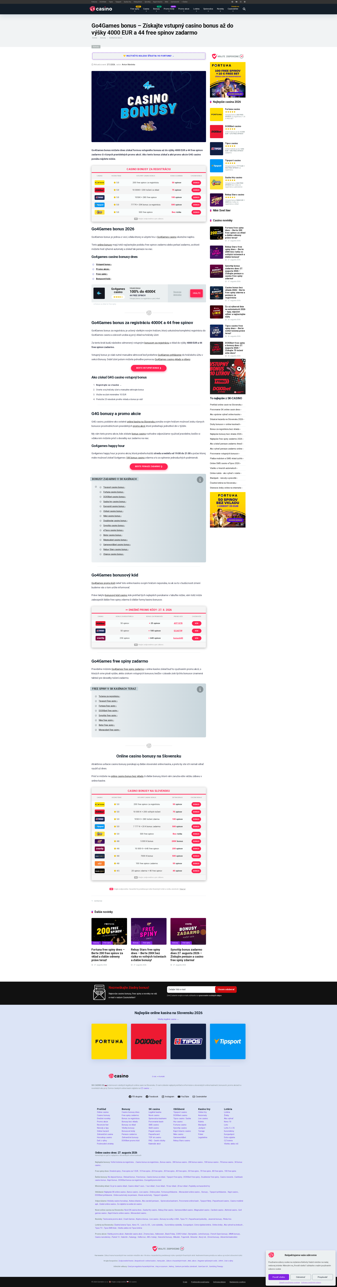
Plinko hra (227, 1219)
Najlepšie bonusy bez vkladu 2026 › (226, 434)
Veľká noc (142, 1237)
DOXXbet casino (233, 126)
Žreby (226, 1115)
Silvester (194, 1237)
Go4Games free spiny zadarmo (127, 669)
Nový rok (202, 1237)
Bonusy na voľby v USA (169, 1219)
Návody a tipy (103, 1128)
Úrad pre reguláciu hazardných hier (141, 1266)
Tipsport (118, 2)
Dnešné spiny (115, 1171)
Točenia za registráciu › (109, 696)
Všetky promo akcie (115, 1234)
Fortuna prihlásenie (169, 1192)
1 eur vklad (150, 1186)
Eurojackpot (229, 1134)
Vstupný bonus (135, 288)
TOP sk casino (155, 1137)
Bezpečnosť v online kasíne (145, 1261)
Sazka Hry (127, 2)
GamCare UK (203, 1266)
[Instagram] (240, 2)
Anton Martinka (128, 65)
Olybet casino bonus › (113, 511)
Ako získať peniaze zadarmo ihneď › (226, 443)
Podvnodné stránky (105, 1144)
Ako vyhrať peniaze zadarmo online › (226, 448)
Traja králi (185, 1237)
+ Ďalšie (184, 2)
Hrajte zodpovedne (118, 1282)
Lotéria (196, 9)
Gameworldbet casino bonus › (117, 544)
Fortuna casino (232, 109)
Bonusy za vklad (129, 1125)
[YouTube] (236, 2)
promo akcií (139, 426)
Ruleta (201, 1121)
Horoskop (101, 1137)
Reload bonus (129, 1177)
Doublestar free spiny (210, 1177)
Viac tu (182, 889)
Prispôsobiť (323, 1277)
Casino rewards (226, 1177)
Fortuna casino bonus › (113, 492)
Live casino (203, 1118)
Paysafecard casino (221, 1201)
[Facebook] (232, 2)
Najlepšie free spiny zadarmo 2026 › (226, 439)
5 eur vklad (160, 1186)
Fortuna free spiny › (108, 706)
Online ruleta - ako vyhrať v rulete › (225, 473)
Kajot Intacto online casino (119, 1213)
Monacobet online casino (189, 1192)
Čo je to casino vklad (118, 1186)
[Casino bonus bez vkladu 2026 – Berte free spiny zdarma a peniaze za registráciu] (216, 298)
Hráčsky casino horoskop (117, 1201)
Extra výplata (229, 1137)
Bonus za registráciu (131, 1118)
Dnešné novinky (103, 1118)
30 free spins (169, 1171)
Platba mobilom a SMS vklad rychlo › (227, 458)
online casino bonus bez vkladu (127, 776)
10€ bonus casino (135, 457)
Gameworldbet (179, 1137)
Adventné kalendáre (228, 1237)
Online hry (202, 1112)
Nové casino (154, 1115)
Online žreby (217, 1225)
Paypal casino (155, 1131)
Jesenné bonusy (215, 1219)
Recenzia (177, 292)
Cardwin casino (217, 1210)
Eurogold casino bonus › (114, 506)
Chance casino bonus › (113, 554)
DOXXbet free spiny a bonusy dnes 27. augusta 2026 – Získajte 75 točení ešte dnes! (235, 348)
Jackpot (201, 1128)
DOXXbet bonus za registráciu (130, 1180)
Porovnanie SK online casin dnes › (225, 409)
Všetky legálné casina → (168, 1019)
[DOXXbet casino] (216, 137)
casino (109, 1137)
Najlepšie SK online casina (115, 1192)
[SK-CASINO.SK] (101, 8)
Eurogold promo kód (153, 1180)
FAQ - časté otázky (157, 1140)
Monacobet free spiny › (109, 730)
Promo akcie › (103, 269)
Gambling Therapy (216, 1266)
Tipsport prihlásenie (218, 1192)
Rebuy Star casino (165, 1210)
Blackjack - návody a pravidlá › (223, 478)
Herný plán (161, 1261)
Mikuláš (176, 1237)
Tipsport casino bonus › (114, 487)
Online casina (102, 1112)
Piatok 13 (116, 1237)
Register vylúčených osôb (207, 1261)
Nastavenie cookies (238, 1282)
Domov (94, 38)
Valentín (124, 1237)
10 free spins (145, 1171)
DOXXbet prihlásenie (103, 1195)
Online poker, (155, 1192)
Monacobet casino (138, 1213)
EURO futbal (181, 1234)
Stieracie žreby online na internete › (226, 488)
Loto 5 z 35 (145, 1225)
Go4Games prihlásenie (170, 354)
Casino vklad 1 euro (136, 1186)
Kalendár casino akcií (133, 1234)
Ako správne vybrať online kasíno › (226, 414)
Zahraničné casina (105, 1134)
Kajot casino (233, 1192)
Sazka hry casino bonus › (114, 501)
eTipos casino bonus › (113, 530)
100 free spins (230, 1171)
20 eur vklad (182, 1186)
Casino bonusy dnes (130, 1112)
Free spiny (134, 9)
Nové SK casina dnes (133, 1210)
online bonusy (104, 244)
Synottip (147, 2)
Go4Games (98, 901)
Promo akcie (183, 9)
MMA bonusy (234, 1234)
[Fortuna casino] (216, 120)
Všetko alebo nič (231, 1144)
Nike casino (178, 1134)
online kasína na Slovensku (141, 421)
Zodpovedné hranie (125, 1261)
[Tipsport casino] (216, 171)
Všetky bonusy (128, 1128)
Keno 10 (227, 1121)
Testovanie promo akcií (112, 1219)
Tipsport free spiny (174, 1177)
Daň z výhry (102, 1140)
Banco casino (132, 1192)
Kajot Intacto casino (182, 1131)
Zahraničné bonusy (130, 1137)
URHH (221, 1261)
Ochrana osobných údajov (311, 1282)
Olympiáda (192, 1234)
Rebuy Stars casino (234, 194)
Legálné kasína (155, 1112)
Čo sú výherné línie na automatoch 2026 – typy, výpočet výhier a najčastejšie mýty (235, 311)
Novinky (220, 9)
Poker (200, 1134)
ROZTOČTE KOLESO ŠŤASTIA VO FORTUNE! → (150, 56)
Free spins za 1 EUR (130, 1171)
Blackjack (202, 1125)
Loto (226, 1125)
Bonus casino (165, 1162)
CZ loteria (228, 1140)
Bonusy (156, 9)
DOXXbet (103, 2)
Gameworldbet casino (184, 1210)
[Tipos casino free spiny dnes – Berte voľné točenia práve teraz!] (216, 337)
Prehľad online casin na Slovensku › (226, 404)
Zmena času (148, 1234)
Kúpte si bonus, (142, 1219)
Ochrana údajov (219, 1282)
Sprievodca (208, 9)
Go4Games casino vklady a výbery (172, 359)
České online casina (107, 1204)
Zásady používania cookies (289, 1282)
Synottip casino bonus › (114, 525)
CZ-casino (145, 1088)
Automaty (202, 1115)
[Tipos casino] (216, 154)
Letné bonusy (203, 1234)
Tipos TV (183, 1219)
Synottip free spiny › (108, 715)
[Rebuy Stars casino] (216, 206)
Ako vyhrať (228, 1118)
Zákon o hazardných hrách (176, 1261)
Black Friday (170, 1234)
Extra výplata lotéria (203, 1225)
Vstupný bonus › (104, 264)
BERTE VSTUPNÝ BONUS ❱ (148, 368)
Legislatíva (202, 1137)
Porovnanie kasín (156, 1121)
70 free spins (205, 1171)
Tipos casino (231, 143)
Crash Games (129, 1219)
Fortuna (94, 2)
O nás (154, 1076)
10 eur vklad (171, 1186)
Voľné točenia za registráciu (122, 1162)
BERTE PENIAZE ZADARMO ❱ (149, 466)
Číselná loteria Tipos (122, 1225)
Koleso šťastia (135, 1201)
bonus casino (139, 433)
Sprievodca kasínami (157, 1118)
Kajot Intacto (157, 2)
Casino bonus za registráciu (147, 1162)
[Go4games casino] (99, 298)
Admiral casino (231, 1210)
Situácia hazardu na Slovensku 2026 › (227, 419)
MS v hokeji (152, 1237)
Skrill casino (154, 1128)
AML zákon (192, 1261)
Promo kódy (169, 9)
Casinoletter (233, 9)
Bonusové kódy (128, 1131)
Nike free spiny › (106, 720)
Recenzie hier (103, 1125)
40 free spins (181, 1171)
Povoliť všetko (278, 1277)
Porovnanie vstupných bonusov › (225, 453)
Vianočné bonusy (165, 1237)
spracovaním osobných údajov (210, 995)
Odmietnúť (300, 1277)
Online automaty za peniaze (125, 1195)
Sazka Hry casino (233, 177)
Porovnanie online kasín (189, 1201)
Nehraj (171, 1266)
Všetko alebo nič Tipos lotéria (130, 1228)
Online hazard (103, 1131)
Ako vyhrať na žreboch (233, 1225)
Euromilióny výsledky (173, 1225)
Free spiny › (102, 274)
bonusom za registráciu (156, 342)
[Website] (245, 2)
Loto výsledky (157, 1225)
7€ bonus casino (226, 1162)
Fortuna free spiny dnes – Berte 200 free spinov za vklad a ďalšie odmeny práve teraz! (108, 955)
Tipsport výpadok (160, 1195)
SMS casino (154, 1125)
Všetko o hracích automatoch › (223, 468)
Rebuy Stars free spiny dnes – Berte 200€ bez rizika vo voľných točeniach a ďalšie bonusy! (148, 955)
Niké (166, 2)
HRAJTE (196, 293)
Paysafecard (154, 1134)
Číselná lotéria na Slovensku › (223, 483)
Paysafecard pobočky (198, 1219)
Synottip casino (180, 1128)
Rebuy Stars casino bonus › (115, 549)
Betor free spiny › (107, 725)
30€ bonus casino (179, 1162)
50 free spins (193, 1171)
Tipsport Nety (205, 1201)
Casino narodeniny (102, 1237)
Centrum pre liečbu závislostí (186, 1266)
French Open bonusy (219, 1234)
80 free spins (217, 1171)
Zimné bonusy (213, 1237)
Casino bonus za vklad (156, 1177)
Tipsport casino (233, 160)
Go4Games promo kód (103, 583)
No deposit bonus (115, 1177)
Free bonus (140, 1177)
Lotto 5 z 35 (229, 1128)
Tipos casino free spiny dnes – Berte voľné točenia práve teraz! (235, 330)
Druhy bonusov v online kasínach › (225, 424)
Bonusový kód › (103, 279)
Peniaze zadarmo (129, 1134)
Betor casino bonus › (112, 535)
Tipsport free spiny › (108, 701)
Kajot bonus (112, 1180)
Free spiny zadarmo (130, 1115)
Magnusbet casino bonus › (115, 540)
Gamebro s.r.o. (102, 1282)
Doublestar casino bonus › (115, 520)
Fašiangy (132, 1237)
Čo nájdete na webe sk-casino (129, 1204)
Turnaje (201, 1131)
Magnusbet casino (201, 1210)
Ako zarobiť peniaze (150, 1201)
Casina (146, 9)
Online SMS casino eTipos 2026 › (225, 463)
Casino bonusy (103, 1115)
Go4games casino (118, 290)
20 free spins (157, 1171)
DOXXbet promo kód (130, 1140)
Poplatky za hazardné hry (199, 1186)
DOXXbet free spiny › (108, 710)
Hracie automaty (145, 1195)
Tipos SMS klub (110, 1228)
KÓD (196, 623)
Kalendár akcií (154, 1144)
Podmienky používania (200, 1282)
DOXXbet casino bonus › (114, 496)
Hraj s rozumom (161, 1266)
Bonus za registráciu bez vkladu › (225, 429)
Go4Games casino (166, 237)
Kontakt (162, 1076)
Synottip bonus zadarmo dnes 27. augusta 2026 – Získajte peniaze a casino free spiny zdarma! (186, 955)
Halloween (159, 1234)
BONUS (196, 183)
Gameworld (175, 2)
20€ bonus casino (195, 1162)
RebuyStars (138, 2)
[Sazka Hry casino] (216, 188)
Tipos (111, 2)
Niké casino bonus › (112, 516)
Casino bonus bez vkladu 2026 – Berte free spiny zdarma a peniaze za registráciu (235, 292)
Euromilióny (229, 1131)
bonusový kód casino (116, 595)
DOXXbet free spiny (192, 1177)
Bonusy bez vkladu (130, 1121)
